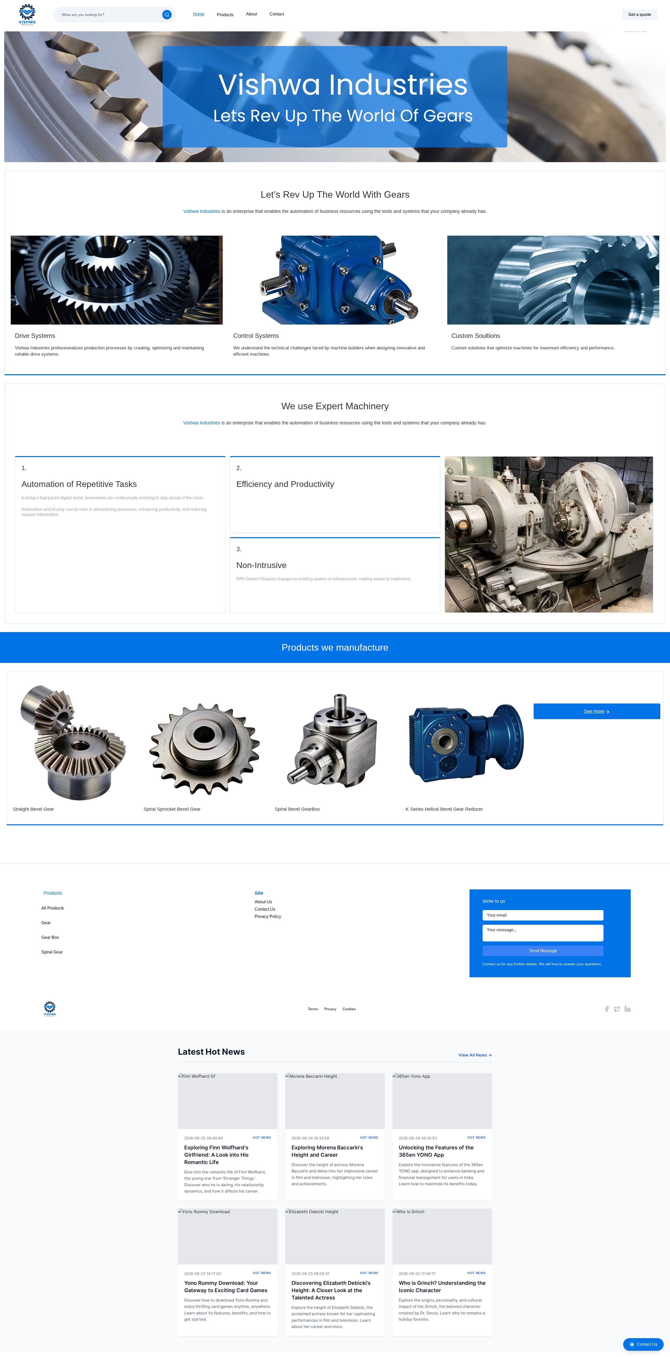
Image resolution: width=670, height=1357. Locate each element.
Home (198, 14)
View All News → (475, 1055)
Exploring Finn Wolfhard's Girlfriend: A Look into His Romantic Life (216, 1154)
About (251, 14)
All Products (52, 908)
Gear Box (50, 937)
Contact (277, 14)
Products (225, 15)
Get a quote (639, 14)
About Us (263, 902)
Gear (46, 923)
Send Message (543, 951)
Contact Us (647, 1344)
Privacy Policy (268, 916)
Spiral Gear (52, 952)
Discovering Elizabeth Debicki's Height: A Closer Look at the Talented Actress (331, 1290)
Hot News (262, 1137)
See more (594, 711)
